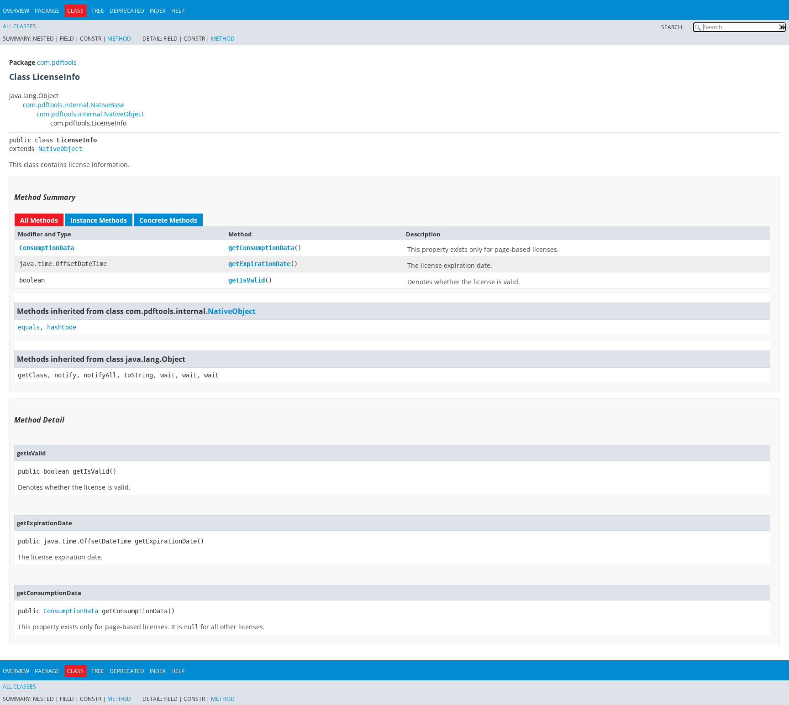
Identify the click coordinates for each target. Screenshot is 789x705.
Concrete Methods (168, 220)
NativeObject (60, 148)
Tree (97, 11)
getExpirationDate (259, 263)
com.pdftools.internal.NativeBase (74, 104)
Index (158, 11)
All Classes (19, 26)
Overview (16, 11)
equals (29, 327)
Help (177, 11)
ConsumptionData (46, 247)
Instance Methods (98, 220)
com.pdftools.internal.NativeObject (90, 114)
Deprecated (127, 11)
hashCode (61, 327)
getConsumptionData (261, 247)
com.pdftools (57, 62)
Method (119, 38)
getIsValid (246, 280)
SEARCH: (672, 27)
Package (47, 11)
